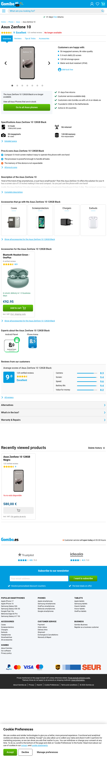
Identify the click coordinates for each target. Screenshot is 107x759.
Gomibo (5, 645)
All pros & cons (10, 167)
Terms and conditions (69, 685)
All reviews (9, 397)
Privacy (31, 685)
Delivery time (42, 630)
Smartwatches (6, 637)
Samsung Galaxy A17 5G (10, 616)
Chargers (4, 630)
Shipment (41, 632)
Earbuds (4, 632)
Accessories (7, 621)
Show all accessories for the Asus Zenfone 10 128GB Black (29, 239)
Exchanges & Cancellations (48, 635)
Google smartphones (46, 611)
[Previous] (5, 63)
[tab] (12, 85)
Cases (3, 625)
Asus (18, 22)
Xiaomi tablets (79, 606)
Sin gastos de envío (18, 517)
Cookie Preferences (51, 685)
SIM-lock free (67, 69)
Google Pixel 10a (7, 611)
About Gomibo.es (19, 685)
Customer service (47, 621)
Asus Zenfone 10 (29, 22)
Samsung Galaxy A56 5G (10, 609)
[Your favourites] (97, 4)
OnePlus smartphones (46, 606)
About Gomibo (6, 648)
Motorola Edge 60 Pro (9, 614)
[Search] (102, 11)
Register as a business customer (86, 627)
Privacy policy (6, 653)
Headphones (6, 635)
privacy (24, 745)
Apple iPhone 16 (7, 604)
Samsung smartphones (46, 604)
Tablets (78, 598)
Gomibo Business (80, 625)
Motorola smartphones (46, 609)
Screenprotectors (7, 627)
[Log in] (92, 4)
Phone (10, 22)
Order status (42, 627)
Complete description (13, 192)
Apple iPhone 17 (7, 601)
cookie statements (40, 745)
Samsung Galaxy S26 (9, 606)
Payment (41, 625)
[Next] (49, 63)
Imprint (39, 685)
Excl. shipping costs (18, 314)
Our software (6, 651)
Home (3, 22)
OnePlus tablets (80, 611)
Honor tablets (79, 609)
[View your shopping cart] (103, 4)
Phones (42, 598)
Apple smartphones (45, 601)
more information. (78, 680)
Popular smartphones (13, 598)
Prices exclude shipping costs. (79, 678)
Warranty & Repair (44, 637)
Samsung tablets (80, 604)
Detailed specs (10, 141)
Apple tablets (79, 601)
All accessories (6, 640)
